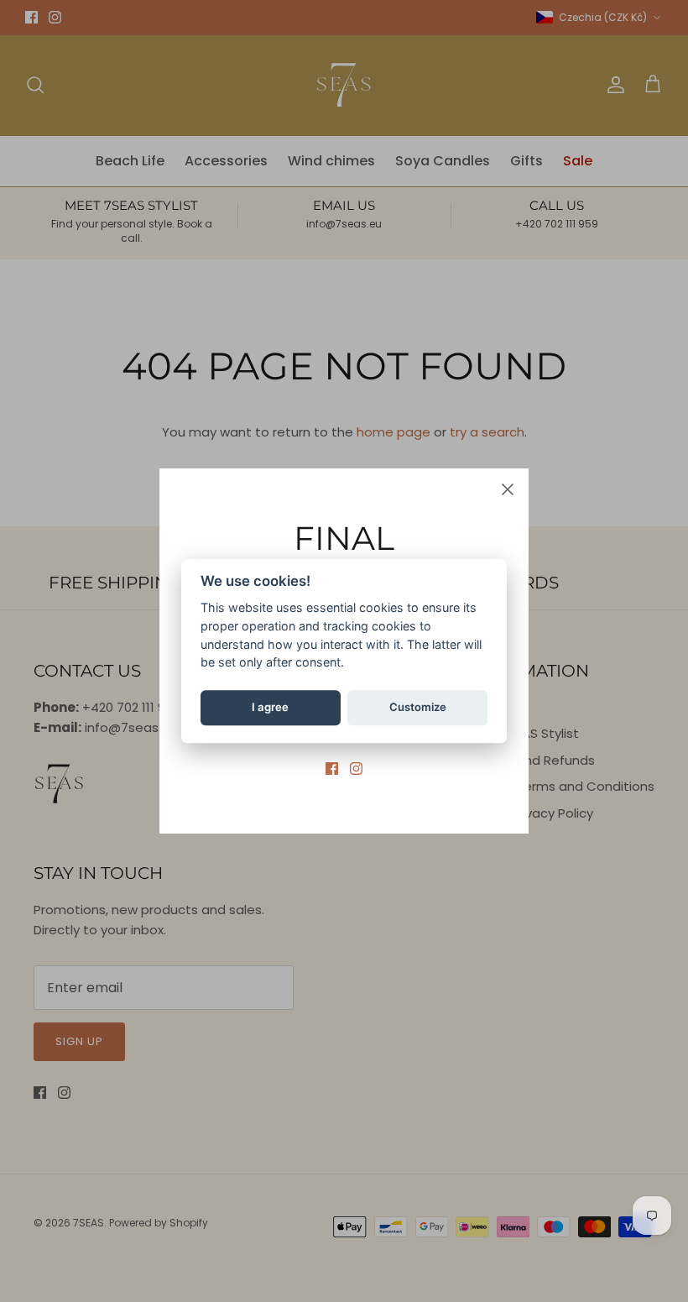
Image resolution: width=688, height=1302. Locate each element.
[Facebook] (332, 768)
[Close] (507, 489)
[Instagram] (356, 768)
